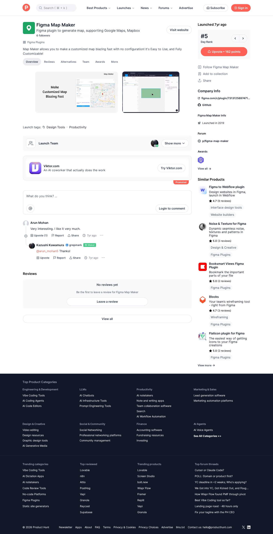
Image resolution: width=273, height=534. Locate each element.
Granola (84, 500)
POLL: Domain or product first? (214, 476)
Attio (83, 482)
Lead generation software (209, 395)
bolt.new (142, 482)
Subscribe (217, 8)
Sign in (243, 8)
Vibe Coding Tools (34, 395)
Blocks (214, 297)
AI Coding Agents (33, 400)
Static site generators (36, 506)
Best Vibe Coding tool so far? (212, 500)
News (145, 8)
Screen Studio (146, 476)
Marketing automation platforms (213, 400)
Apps (78, 527)
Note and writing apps (150, 400)
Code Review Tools (34, 488)
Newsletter (65, 527)
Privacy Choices (148, 527)
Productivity (77, 127)
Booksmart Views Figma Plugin (226, 265)
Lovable (85, 470)
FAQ (97, 527)
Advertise (186, 8)
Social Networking (91, 429)
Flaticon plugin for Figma (226, 333)
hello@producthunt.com (217, 527)
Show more (173, 143)
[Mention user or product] (30, 208)
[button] (114, 61)
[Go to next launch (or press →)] (243, 38)
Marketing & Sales (205, 389)
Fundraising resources (150, 435)
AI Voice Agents (203, 429)
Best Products (97, 8)
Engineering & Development (40, 389)
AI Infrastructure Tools (93, 400)
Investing (142, 440)
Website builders (222, 214)
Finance (142, 423)
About (88, 527)
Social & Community (92, 423)
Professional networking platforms (100, 435)
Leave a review (107, 301)
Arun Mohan (39, 223)
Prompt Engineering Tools (95, 405)
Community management (95, 440)
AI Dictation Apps (33, 476)
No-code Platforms (34, 494)
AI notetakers (145, 395)
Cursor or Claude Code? (209, 470)
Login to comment (172, 208)
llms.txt (180, 527)
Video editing (31, 429)
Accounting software (149, 429)
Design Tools (56, 127)
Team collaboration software (154, 405)
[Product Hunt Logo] (26, 8)
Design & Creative (223, 247)
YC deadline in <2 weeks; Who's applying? (221, 482)
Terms (107, 527)
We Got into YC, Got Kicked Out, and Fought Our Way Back (222, 488)
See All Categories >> (207, 435)
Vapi (82, 494)
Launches (124, 8)
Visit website (179, 30)
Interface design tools (226, 207)
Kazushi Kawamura (50, 245)
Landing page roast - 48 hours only (216, 506)
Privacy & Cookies (125, 527)
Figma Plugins (35, 42)
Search (141, 411)
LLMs (83, 389)
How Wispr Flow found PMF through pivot (220, 494)
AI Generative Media (35, 445)
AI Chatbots (87, 395)
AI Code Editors (32, 405)
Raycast (85, 506)
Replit (140, 500)
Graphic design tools (35, 440)
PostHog (85, 488)
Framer (141, 494)
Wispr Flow (144, 488)
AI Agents (200, 423)
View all (107, 319)
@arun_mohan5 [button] (47, 251)
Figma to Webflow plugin (226, 187)
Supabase (86, 512)
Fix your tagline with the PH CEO (215, 512)
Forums (164, 8)
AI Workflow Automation (151, 416)
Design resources (33, 435)
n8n (82, 476)
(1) (41, 235)
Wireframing (219, 317)
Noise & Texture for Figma (227, 224)
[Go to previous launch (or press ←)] (235, 38)
